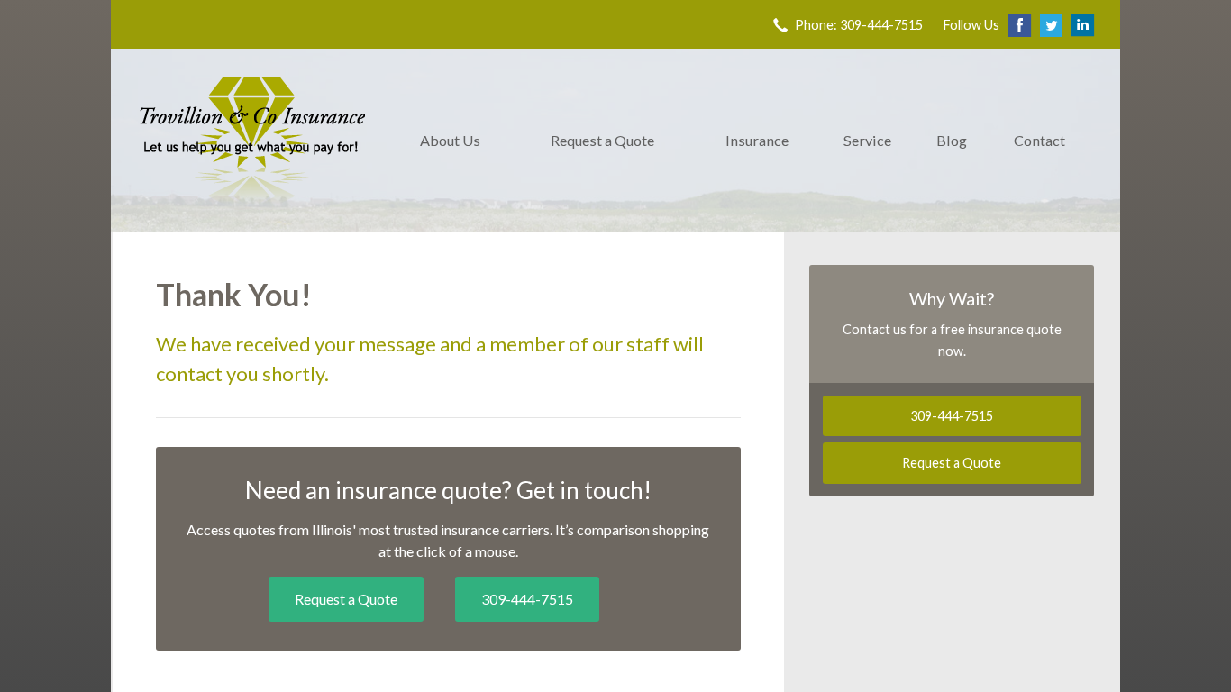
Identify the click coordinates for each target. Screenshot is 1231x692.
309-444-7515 (527, 598)
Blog (951, 140)
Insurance (757, 140)
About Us (450, 140)
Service (867, 140)
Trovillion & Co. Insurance (252, 140)
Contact (1039, 140)
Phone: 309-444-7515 (859, 24)
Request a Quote (602, 140)
